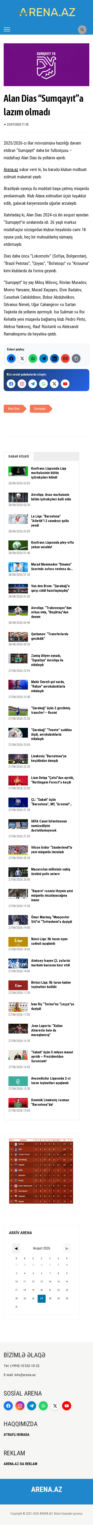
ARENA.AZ (46, 1489)
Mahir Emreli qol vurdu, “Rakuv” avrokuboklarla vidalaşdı (48, 686)
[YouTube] (65, 383)
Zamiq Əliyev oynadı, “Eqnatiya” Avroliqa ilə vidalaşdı (47, 660)
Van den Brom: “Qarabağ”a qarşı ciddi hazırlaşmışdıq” (50, 588)
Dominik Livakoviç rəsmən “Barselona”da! (50, 1102)
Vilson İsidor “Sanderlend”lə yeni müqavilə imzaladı (51, 849)
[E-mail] (65, 358)
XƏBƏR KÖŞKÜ (18, 456)
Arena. (9, 169)
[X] (54, 383)
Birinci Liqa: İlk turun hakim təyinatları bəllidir (51, 984)
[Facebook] (11, 358)
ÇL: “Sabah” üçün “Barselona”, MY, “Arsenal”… (51, 802)
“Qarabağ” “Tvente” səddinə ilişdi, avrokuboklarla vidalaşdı (51, 734)
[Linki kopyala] (76, 358)
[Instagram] (22, 383)
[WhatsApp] (33, 358)
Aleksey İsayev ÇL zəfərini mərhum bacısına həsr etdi (50, 963)
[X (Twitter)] (22, 358)
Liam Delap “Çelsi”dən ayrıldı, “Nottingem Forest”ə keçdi (52, 780)
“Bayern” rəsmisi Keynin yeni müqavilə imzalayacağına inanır (52, 895)
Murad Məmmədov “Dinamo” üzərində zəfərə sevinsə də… (52, 566)
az (16, 169)
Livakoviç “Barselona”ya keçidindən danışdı (48, 758)
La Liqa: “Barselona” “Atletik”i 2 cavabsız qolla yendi (50, 520)
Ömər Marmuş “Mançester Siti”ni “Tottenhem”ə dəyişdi (51, 919)
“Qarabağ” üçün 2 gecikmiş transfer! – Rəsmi (50, 710)
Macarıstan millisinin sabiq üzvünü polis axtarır (50, 871)
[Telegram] (43, 358)
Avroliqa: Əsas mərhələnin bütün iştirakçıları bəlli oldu (51, 497)
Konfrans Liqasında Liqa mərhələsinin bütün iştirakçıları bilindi (48, 473)
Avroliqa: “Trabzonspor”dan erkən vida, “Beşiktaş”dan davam (51, 612)
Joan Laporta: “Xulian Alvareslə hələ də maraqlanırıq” (47, 1030)
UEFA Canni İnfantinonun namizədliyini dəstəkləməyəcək (49, 825)
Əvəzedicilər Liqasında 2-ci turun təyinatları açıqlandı (51, 1080)
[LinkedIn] (54, 358)
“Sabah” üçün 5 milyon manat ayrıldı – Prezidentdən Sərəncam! (52, 1056)
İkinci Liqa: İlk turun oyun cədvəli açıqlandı (49, 941)
